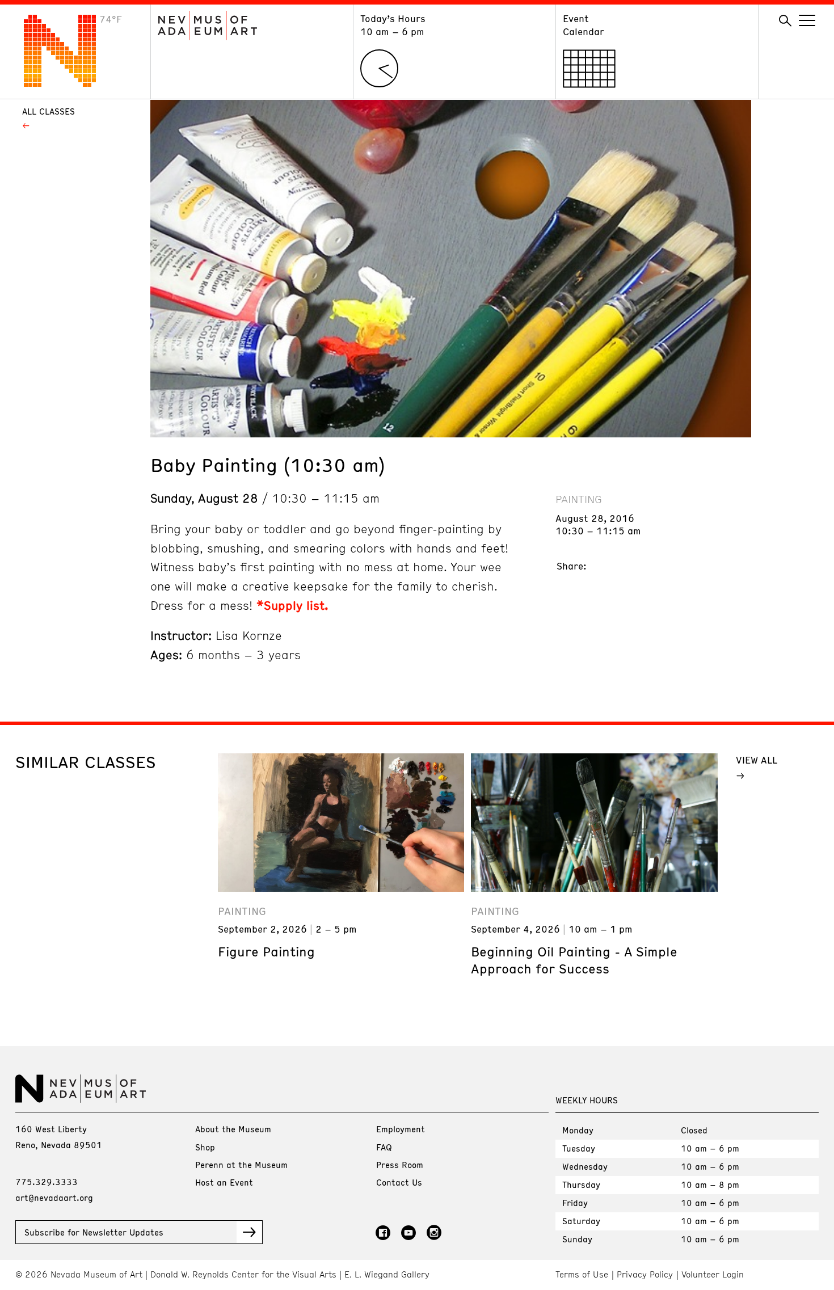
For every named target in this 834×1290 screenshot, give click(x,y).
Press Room (399, 1165)
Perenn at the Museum (241, 1165)
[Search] (785, 20)
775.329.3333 (46, 1181)
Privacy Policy (645, 1274)
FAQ (384, 1147)
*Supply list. (294, 605)
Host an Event (224, 1182)
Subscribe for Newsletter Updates (93, 1232)
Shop (205, 1147)
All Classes (48, 111)
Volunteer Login (712, 1274)
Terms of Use (581, 1274)
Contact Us (399, 1182)
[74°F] (68, 83)
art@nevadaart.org (54, 1197)
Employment (400, 1129)
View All (756, 759)
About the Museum (233, 1129)
